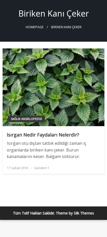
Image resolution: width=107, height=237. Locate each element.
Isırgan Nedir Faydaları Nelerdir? (43, 135)
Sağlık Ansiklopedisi (26, 119)
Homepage (35, 27)
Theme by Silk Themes (75, 213)
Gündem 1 (41, 168)
